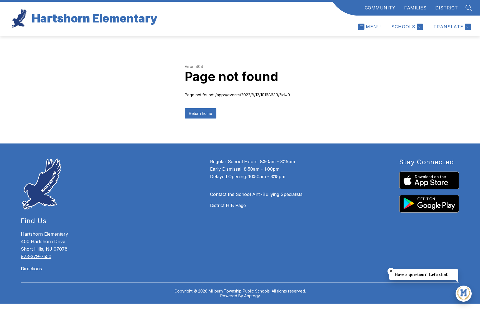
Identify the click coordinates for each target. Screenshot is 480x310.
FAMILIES (415, 8)
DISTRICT (446, 8)
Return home (200, 113)
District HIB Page (228, 205)
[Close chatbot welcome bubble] (391, 271)
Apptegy (252, 295)
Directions (31, 268)
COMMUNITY (380, 8)
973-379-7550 (36, 256)
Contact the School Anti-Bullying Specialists (256, 194)
